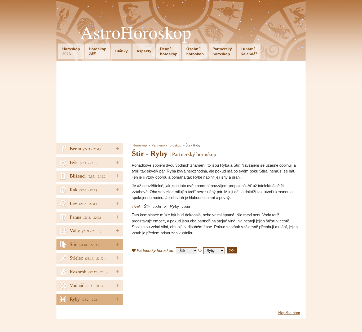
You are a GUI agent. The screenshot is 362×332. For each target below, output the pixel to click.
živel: (136, 206)
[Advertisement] (181, 101)
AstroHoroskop (135, 32)
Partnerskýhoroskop (222, 51)
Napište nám (289, 313)
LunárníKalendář (249, 51)
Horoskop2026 (71, 51)
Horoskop (140, 145)
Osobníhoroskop (195, 51)
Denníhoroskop (169, 51)
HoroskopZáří (98, 51)
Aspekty (143, 51)
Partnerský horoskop (166, 145)
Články (121, 51)
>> (232, 250)
